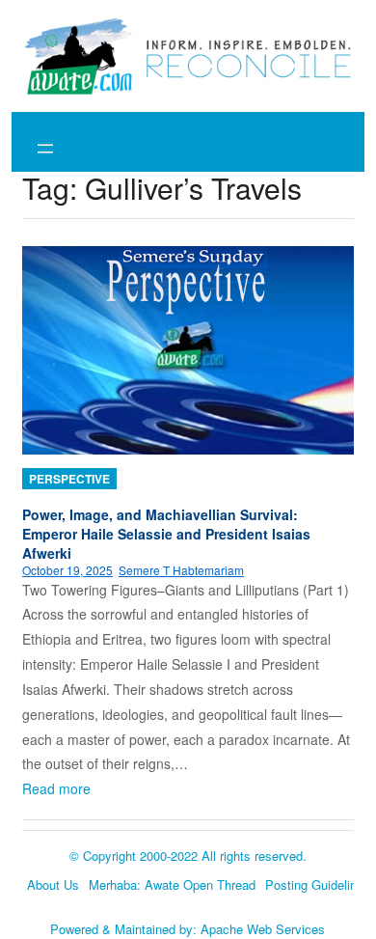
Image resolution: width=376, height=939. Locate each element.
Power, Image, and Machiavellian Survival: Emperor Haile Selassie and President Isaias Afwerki (166, 534)
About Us (53, 884)
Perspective (69, 478)
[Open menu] (45, 148)
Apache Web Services (263, 929)
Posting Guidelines (317, 884)
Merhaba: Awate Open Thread (172, 884)
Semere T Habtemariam (181, 570)
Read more (56, 788)
